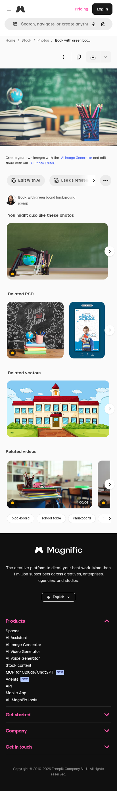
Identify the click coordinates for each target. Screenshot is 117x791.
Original (36, 75)
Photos (43, 40)
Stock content (18, 665)
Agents (17, 679)
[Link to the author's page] (11, 201)
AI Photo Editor (42, 163)
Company (16, 731)
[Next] (94, 180)
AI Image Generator (76, 158)
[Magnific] (58, 551)
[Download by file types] (105, 57)
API (9, 686)
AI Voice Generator (23, 658)
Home (10, 40)
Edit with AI (29, 180)
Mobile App (16, 692)
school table (51, 518)
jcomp (23, 203)
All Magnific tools (21, 699)
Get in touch (19, 747)
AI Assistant (16, 637)
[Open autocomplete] (12, 24)
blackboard (21, 518)
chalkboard (82, 518)
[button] (58, 597)
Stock (26, 40)
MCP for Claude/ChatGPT (34, 672)
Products (15, 621)
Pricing (81, 9)
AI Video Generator (23, 651)
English (58, 597)
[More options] (63, 57)
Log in (102, 9)
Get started (18, 714)
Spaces (12, 630)
